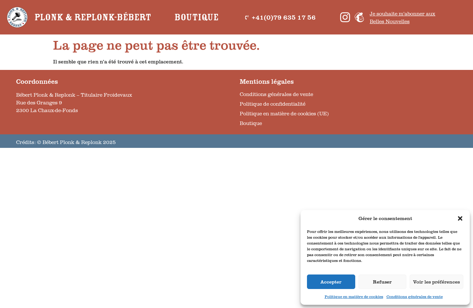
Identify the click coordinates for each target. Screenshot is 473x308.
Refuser (382, 281)
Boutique (196, 17)
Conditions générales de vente (414, 296)
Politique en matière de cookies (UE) (284, 113)
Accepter (330, 281)
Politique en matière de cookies (354, 296)
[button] (460, 218)
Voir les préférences (436, 281)
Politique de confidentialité (272, 104)
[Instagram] (345, 17)
